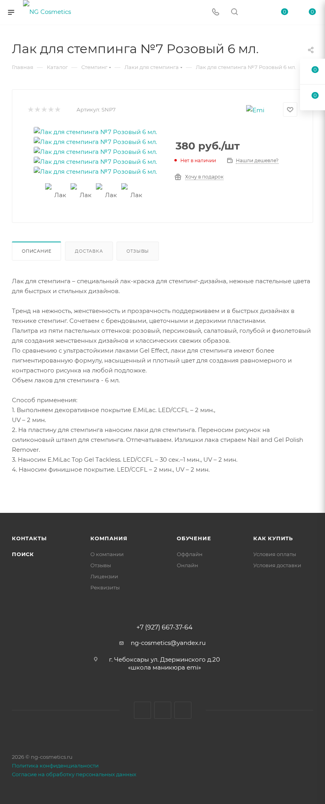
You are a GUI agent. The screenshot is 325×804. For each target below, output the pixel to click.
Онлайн (187, 565)
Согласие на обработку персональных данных (74, 774)
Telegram (162, 710)
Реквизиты (105, 587)
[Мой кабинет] (253, 12)
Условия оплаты (274, 554)
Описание (36, 251)
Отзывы (137, 251)
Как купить (273, 538)
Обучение (194, 538)
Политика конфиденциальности (55, 765)
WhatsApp (182, 710)
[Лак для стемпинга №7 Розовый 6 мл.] (95, 132)
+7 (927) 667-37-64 (164, 627)
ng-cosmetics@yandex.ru (168, 643)
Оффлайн (190, 554)
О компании (107, 554)
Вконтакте (142, 710)
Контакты (29, 538)
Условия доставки (277, 565)
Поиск (23, 554)
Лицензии (104, 576)
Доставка (89, 251)
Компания (108, 538)
